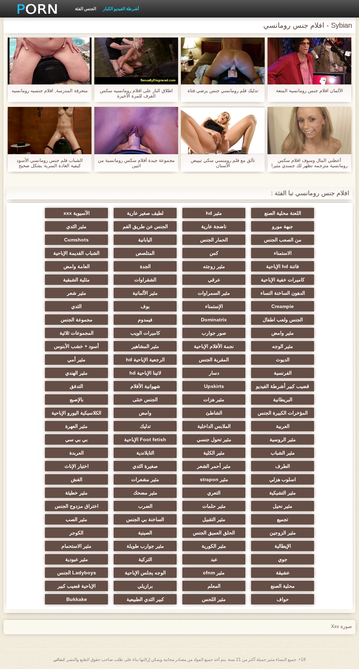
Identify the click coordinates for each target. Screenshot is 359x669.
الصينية (145, 532)
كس (214, 253)
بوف (145, 306)
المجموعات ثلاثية (77, 333)
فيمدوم (145, 319)
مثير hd (214, 213)
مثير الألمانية (145, 293)
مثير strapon (214, 479)
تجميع (282, 519)
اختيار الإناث (77, 466)
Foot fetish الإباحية (145, 439)
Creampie (282, 306)
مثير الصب (76, 519)
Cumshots (76, 240)
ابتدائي (59, 659)
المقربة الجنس (214, 359)
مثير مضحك (145, 493)
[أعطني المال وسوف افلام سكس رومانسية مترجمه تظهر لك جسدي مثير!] (309, 130)
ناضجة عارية (213, 226)
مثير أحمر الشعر (214, 466)
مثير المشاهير (145, 346)
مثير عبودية (76, 559)
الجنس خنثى (145, 399)
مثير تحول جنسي (214, 439)
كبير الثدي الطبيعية (145, 599)
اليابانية (145, 240)
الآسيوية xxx (76, 213)
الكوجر (76, 532)
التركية (145, 559)
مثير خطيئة (76, 493)
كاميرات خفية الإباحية (283, 279)
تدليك (145, 426)
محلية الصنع (283, 586)
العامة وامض (76, 266)
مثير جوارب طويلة (145, 546)
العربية (283, 426)
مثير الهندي (76, 373)
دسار (214, 373)
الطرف (282, 466)
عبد (214, 559)
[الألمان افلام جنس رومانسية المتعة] (309, 60)
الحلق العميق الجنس (214, 532)
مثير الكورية (214, 546)
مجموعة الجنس (77, 319)
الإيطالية (283, 546)
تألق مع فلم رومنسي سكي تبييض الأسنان (223, 163)
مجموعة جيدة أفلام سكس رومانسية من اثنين (136, 163)
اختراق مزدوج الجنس (77, 506)
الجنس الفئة (85, 8)
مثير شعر (76, 293)
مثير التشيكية (282, 493)
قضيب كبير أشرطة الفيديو (282, 386)
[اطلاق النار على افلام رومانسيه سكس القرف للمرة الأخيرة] (136, 60)
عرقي (214, 279)
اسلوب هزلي (282, 479)
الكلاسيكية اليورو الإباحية (76, 413)
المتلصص (145, 253)
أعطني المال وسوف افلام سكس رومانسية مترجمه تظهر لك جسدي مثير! (309, 163)
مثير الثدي (76, 226)
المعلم (214, 586)
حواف (283, 599)
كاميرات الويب (145, 333)
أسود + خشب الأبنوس (76, 346)
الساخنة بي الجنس (145, 519)
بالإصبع (76, 399)
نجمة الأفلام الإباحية (214, 346)
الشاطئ (214, 413)
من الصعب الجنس (283, 240)
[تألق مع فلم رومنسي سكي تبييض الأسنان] (223, 130)
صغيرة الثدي (145, 466)
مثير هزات (213, 399)
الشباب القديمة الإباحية (76, 253)
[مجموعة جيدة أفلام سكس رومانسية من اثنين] (136, 130)
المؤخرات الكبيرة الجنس (283, 413)
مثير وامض (282, 333)
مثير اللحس (214, 599)
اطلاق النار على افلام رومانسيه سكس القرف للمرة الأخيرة (136, 93)
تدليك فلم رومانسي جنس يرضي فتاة (223, 90)
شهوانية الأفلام (145, 386)
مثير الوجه (282, 346)
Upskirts (214, 386)
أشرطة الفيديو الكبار (121, 8)
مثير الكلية (214, 453)
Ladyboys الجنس (76, 572)
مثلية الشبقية (76, 279)
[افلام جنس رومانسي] (34, 9)
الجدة (145, 266)
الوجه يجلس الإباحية (145, 572)
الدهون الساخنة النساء (282, 293)
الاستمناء (283, 253)
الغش (76, 479)
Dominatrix (214, 319)
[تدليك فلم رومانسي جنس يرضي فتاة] (223, 60)
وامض (145, 413)
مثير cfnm (214, 572)
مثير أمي (76, 359)
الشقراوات (145, 279)
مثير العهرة (76, 426)
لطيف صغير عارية (145, 213)
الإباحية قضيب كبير (76, 586)
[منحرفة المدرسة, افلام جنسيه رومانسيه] (50, 60)
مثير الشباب (283, 453)
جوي (282, 559)
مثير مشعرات (145, 479)
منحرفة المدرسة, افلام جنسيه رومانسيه (50, 90)
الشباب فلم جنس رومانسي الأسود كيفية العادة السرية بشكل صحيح (49, 163)
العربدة (76, 453)
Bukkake (76, 599)
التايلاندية (145, 453)
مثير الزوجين (283, 532)
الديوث (283, 359)
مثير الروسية (283, 439)
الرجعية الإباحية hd (145, 359)
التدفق (76, 386)
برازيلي (145, 586)
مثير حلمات (214, 506)
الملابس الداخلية (214, 426)
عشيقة (283, 572)
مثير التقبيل (213, 519)
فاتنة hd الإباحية (282, 266)
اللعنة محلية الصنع (282, 213)
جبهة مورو (282, 226)
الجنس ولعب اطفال (283, 319)
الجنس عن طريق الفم (145, 226)
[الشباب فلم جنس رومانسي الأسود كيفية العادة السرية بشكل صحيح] (50, 130)
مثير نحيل (282, 506)
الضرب (145, 506)
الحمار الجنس (214, 240)
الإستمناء (214, 306)
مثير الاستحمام (76, 546)
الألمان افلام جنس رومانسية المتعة (309, 90)
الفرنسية (283, 373)
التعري (214, 493)
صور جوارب (214, 333)
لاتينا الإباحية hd (145, 373)
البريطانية (282, 399)
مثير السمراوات (214, 293)
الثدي (76, 306)
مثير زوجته (214, 266)
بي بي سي (76, 439)
